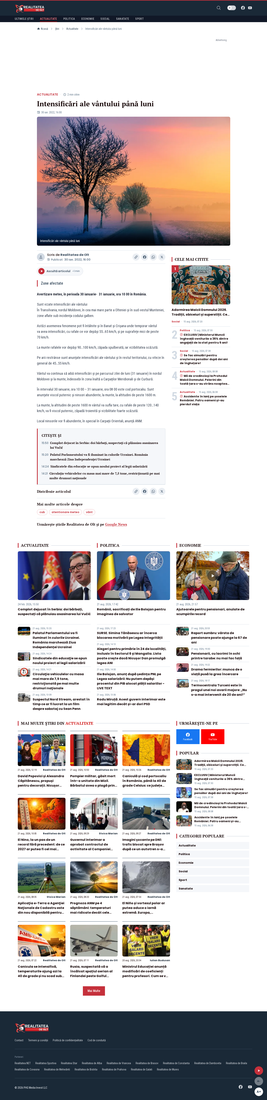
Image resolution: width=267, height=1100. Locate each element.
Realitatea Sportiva (45, 1063)
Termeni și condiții (38, 1040)
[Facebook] (243, 7)
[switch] (231, 7)
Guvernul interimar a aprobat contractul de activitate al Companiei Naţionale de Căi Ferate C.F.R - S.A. (90, 849)
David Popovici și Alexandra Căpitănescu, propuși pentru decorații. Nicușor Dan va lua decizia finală (41, 783)
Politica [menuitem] (69, 18)
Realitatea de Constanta (176, 1063)
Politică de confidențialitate (68, 1040)
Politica (185, 330)
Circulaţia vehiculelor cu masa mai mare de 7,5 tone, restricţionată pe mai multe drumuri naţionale (104, 475)
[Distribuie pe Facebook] (144, 257)
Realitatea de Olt (74, 255)
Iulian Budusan (160, 960)
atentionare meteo (65, 512)
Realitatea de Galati (141, 1069)
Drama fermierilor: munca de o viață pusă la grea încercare (216, 671)
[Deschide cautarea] (219, 8)
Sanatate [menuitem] (122, 18)
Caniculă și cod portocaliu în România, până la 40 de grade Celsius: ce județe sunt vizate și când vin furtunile (144, 785)
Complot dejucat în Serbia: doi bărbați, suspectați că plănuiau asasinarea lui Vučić (104, 445)
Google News (116, 524)
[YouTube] (250, 7)
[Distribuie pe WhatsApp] (153, 257)
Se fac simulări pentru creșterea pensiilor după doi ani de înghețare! (204, 359)
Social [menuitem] (105, 18)
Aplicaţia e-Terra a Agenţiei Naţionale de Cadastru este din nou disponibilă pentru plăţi (41, 910)
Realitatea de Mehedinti (57, 1069)
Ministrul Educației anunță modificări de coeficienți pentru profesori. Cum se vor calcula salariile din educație (145, 976)
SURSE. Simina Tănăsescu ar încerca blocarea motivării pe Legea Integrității (130, 635)
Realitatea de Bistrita (86, 1069)
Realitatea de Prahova (114, 1069)
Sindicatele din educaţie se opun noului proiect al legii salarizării (98, 466)
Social (176, 321)
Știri (57, 28)
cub (42, 512)
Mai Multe (94, 991)
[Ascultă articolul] (258, 1070)
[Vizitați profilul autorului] (41, 257)
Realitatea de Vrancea (119, 1063)
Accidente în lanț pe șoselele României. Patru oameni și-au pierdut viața (203, 400)
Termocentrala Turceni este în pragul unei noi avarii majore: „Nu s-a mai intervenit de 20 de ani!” (219, 690)
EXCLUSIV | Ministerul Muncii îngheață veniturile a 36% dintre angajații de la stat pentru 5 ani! (204, 339)
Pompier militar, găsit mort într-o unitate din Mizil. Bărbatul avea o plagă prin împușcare (93, 783)
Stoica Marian (108, 833)
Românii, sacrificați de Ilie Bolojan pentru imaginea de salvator (131, 611)
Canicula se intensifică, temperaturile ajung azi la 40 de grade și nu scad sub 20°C (40, 973)
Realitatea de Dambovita (207, 1063)
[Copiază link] (136, 257)
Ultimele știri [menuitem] (24, 18)
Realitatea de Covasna (27, 1069)
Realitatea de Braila (236, 1063)
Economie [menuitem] (87, 18)
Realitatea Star (69, 1063)
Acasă (44, 28)
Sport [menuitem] (139, 18)
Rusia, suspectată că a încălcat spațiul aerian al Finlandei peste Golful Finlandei (91, 973)
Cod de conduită (97, 1040)
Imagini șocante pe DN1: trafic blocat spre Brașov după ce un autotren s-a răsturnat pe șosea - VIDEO (144, 846)
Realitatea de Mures (168, 1069)
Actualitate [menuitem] (48, 18)
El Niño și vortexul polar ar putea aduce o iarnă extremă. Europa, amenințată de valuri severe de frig (145, 912)
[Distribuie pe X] (161, 257)
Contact (19, 1040)
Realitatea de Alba (92, 1063)
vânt (89, 512)
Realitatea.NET (23, 1063)
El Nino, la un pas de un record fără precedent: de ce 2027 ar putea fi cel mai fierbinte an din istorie (41, 846)
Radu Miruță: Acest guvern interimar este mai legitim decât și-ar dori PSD (131, 701)
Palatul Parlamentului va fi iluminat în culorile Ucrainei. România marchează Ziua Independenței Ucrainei (99, 456)
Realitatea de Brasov (147, 1063)
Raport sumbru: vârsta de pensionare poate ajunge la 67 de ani (219, 638)
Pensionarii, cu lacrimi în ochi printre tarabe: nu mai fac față (216, 656)
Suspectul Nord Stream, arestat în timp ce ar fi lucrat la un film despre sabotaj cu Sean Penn (61, 704)
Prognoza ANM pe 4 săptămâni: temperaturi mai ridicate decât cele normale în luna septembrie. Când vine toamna (93, 912)
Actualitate (72, 28)
